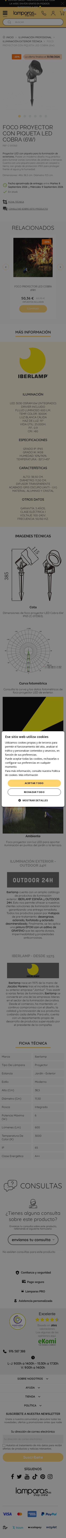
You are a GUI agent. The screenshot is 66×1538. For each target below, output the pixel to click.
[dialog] (33, 769)
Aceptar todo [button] (34, 783)
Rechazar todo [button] (34, 792)
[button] (33, 800)
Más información (28, 775)
